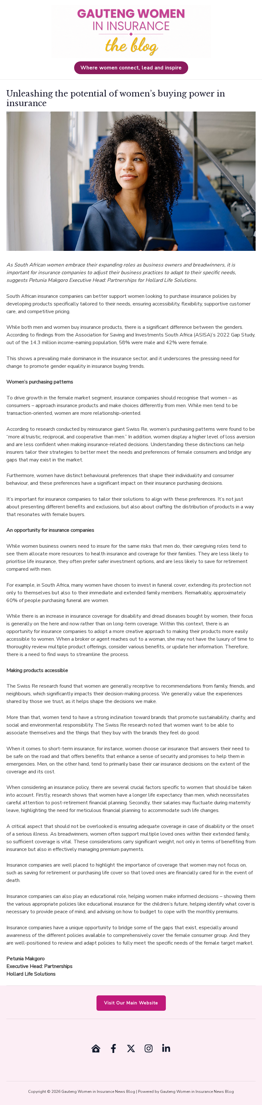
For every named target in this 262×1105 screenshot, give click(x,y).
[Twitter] (131, 1048)
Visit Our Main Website (131, 1003)
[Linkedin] (166, 1048)
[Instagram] (148, 1048)
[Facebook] (113, 1048)
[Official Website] (95, 1048)
